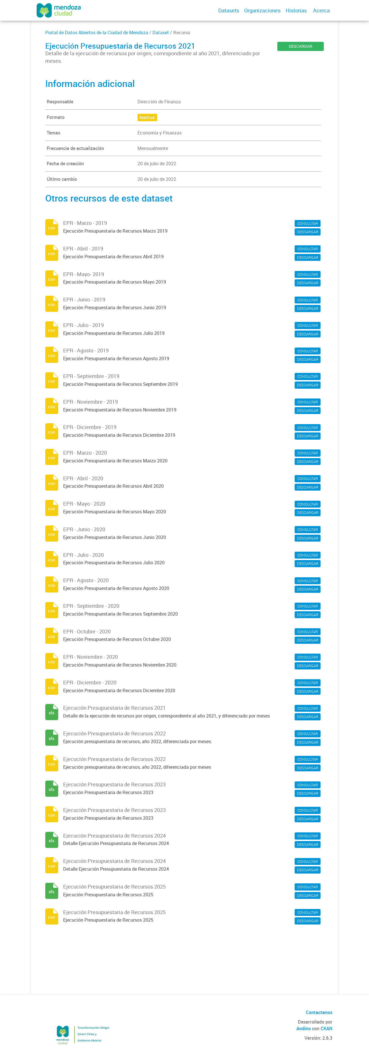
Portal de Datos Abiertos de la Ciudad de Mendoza (96, 32)
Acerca (321, 10)
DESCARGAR (300, 46)
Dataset (161, 32)
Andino (303, 1028)
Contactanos (319, 1012)
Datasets (228, 10)
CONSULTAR (307, 223)
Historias (296, 10)
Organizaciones (262, 10)
